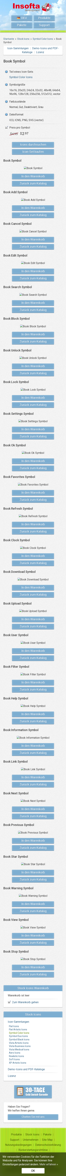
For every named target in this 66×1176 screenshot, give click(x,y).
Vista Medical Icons (19, 1049)
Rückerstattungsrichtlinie (33, 1150)
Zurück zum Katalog (33, 183)
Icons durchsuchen (33, 144)
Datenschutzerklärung (48, 1144)
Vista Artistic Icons (19, 1043)
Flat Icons (14, 1026)
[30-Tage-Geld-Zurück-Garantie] (33, 1091)
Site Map (47, 1139)
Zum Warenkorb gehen (25, 1002)
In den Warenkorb (33, 176)
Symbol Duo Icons (18, 1036)
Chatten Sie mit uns (33, 1116)
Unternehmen (30, 1139)
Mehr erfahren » (48, 1164)
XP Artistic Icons (17, 1062)
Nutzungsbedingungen (18, 1144)
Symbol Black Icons (19, 1039)
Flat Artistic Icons (18, 1029)
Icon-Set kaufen (33, 151)
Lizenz (40, 52)
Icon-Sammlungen (18, 48)
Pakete (21, 25)
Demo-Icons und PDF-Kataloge (26, 1069)
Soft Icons (14, 1059)
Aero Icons (14, 1052)
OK (33, 1170)
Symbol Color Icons (20, 77)
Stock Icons (32, 1134)
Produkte (44, 18)
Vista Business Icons (20, 1046)
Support (44, 25)
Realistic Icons (16, 1056)
